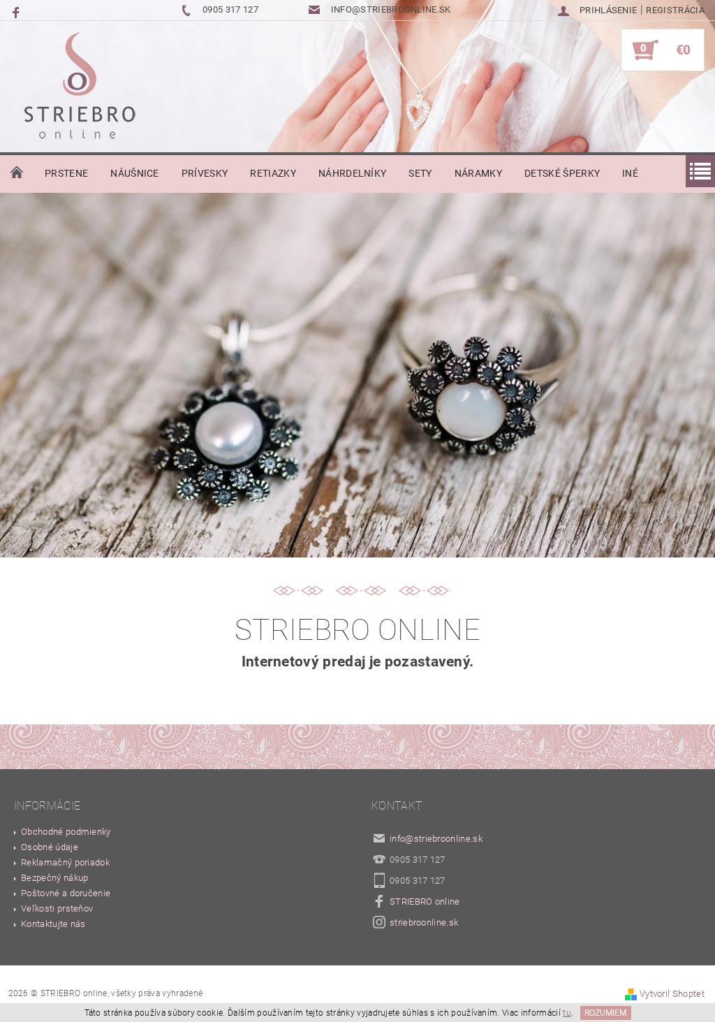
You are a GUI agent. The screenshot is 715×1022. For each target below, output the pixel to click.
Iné (630, 173)
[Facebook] (17, 12)
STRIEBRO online (425, 901)
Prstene (66, 173)
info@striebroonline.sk (436, 838)
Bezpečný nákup (54, 878)
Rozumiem (605, 1013)
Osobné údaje (49, 847)
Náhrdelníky (352, 173)
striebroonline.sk (424, 922)
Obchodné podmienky (66, 831)
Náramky (478, 173)
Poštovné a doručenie (65, 893)
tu (567, 1013)
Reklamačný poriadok (65, 862)
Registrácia (675, 10)
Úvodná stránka (17, 173)
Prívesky (205, 173)
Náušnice (134, 173)
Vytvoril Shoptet (672, 993)
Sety (420, 173)
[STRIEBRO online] (79, 89)
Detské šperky (562, 173)
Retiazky (273, 173)
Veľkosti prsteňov (57, 908)
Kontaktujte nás (53, 924)
